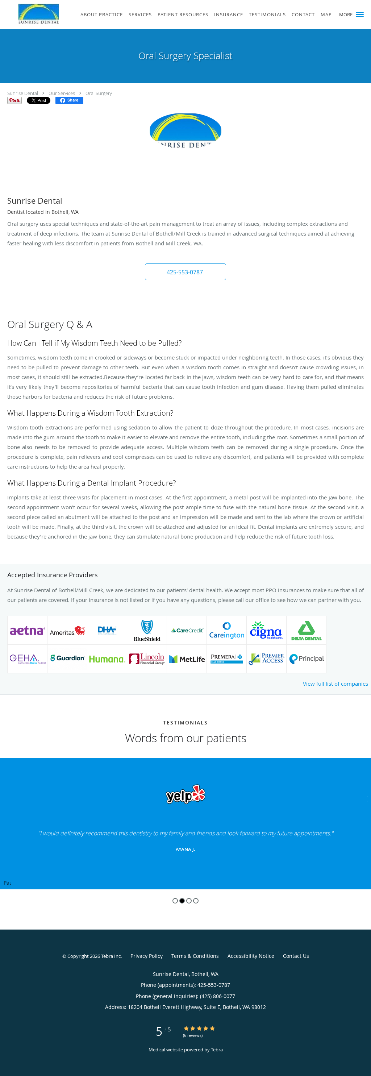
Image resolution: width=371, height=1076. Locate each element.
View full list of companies (335, 683)
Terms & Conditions (195, 955)
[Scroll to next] (365, 797)
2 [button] (182, 901)
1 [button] (175, 901)
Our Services (62, 93)
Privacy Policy (146, 955)
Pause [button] (7, 883)
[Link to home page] (29, 14)
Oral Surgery (99, 93)
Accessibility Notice (251, 955)
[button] (360, 14)
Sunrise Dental (22, 93)
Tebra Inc (111, 956)
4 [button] (196, 901)
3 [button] (189, 901)
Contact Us (296, 955)
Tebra (217, 1049)
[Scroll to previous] (5, 797)
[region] (185, 823)
